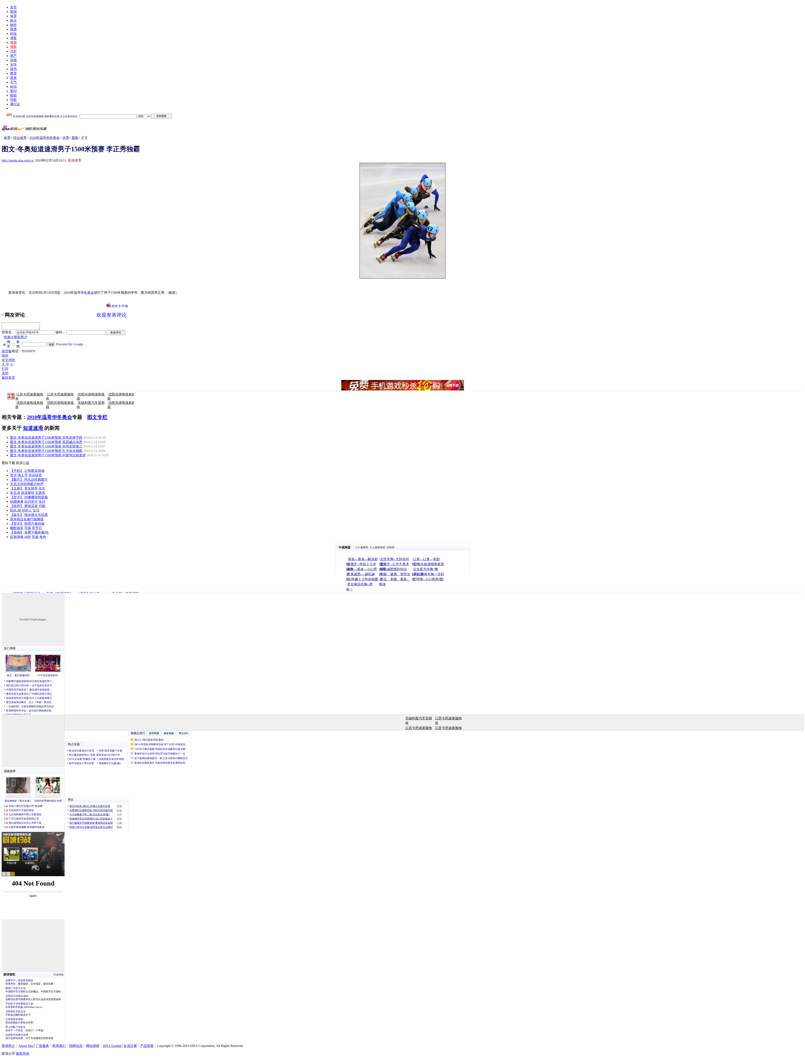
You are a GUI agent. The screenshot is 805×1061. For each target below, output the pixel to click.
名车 (42, 488)
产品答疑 (147, 1046)
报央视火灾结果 (36, 515)
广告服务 (42, 1046)
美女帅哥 (31, 488)
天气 (13, 82)
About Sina (26, 1046)
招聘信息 (76, 1046)
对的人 (27, 510)
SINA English (112, 1046)
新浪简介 (8, 1046)
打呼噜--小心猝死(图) (428, 579)
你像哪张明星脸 (36, 497)
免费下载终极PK (36, 532)
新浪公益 (22, 463)
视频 (13, 42)
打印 (5, 369)
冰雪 (65, 138)
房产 (13, 55)
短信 (13, 86)
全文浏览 (8, 360)
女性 (13, 64)
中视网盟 (345, 547)
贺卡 (13, 475)
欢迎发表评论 (111, 315)
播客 (13, 47)
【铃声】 (16, 506)
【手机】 (16, 470)
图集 (75, 138)
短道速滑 (33, 428)
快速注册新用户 (15, 337)
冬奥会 (89, 292)
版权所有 (22, 1053)
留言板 (7, 351)
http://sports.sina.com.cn (18, 160)
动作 (27, 537)
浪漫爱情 (27, 493)
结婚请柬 (16, 501)
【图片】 (16, 479)
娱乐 (13, 20)
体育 (13, 16)
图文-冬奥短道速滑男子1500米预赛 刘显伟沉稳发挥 (48, 455)
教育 (13, 73)
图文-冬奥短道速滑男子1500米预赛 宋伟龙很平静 (46, 437)
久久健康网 (361, 547)
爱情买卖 (31, 506)
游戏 (13, 60)
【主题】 (16, 488)
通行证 (15, 104)
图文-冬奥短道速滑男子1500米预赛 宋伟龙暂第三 (46, 446)
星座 (13, 78)
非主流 (15, 493)
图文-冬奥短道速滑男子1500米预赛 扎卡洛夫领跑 (46, 451)
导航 (13, 100)
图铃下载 (8, 463)
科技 (13, 33)
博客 (13, 38)
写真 (27, 528)
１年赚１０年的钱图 (363, 579)
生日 (42, 501)
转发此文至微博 (118, 305)
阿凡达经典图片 (36, 479)
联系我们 (59, 1046)
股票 (13, 29)
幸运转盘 (35, 475)
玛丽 (42, 506)
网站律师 (92, 1046)
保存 (5, 355)
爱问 (13, 91)
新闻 (13, 11)
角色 (42, 537)
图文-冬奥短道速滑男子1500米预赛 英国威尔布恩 (46, 442)
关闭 (5, 373)
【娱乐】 (16, 515)
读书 (13, 69)
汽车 (13, 51)
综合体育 (20, 138)
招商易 (390, 547)
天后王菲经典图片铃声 (27, 484)
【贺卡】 (16, 497)
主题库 (40, 493)
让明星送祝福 (34, 470)
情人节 (23, 475)
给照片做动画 (34, 523)
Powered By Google (69, 344)
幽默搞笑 (16, 528)
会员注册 (130, 1046)
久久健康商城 (377, 547)
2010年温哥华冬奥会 (44, 138)
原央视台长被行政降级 (27, 519)
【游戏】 (16, 532)
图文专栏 (97, 417)
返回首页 (8, 377)
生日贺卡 (31, 501)
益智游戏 (16, 537)
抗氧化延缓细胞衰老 (429, 564)
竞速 (35, 537)
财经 (13, 25)
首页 (13, 7)
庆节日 (37, 528)
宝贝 (36, 510)
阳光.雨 (15, 510)
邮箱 (13, 95)
